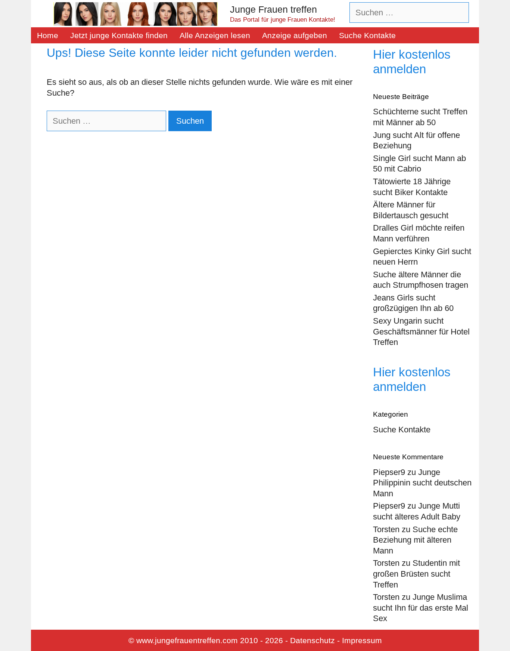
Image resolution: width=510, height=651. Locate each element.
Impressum (362, 640)
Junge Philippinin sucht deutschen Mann (422, 483)
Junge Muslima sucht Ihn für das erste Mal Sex (420, 607)
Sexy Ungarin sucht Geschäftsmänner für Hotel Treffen (421, 331)
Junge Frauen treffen (273, 9)
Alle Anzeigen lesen (215, 35)
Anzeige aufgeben (294, 35)
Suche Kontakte (367, 35)
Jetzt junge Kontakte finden (119, 35)
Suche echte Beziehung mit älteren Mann (415, 540)
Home (47, 35)
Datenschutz (312, 640)
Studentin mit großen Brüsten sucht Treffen (416, 573)
